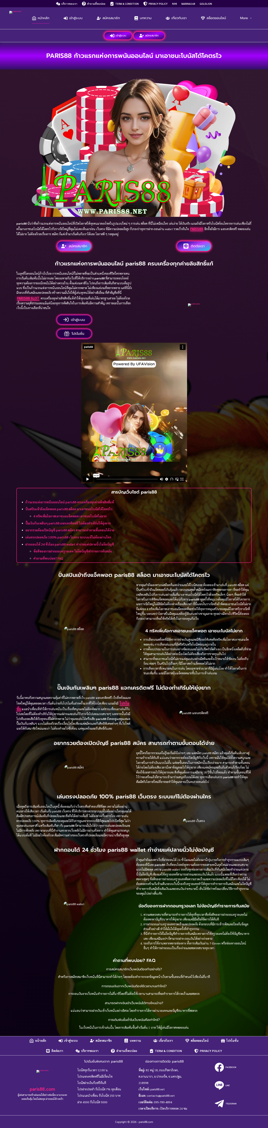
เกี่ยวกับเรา (179, 18)
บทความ (146, 18)
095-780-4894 (163, 1102)
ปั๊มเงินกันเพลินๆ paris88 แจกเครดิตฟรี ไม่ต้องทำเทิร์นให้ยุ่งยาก (68, 523)
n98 (174, 3)
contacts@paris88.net (161, 1095)
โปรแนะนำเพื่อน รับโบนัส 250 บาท (99, 1095)
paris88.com (42, 1089)
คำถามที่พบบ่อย (96, 3)
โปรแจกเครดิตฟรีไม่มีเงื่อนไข (94, 1076)
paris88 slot (28, 298)
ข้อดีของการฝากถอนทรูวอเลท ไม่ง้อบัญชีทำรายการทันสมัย (72, 551)
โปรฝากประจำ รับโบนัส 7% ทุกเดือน (99, 1089)
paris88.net (157, 1089)
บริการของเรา (69, 3)
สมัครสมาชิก (111, 18)
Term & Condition (127, 3)
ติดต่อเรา (57, 1051)
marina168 (188, 3)
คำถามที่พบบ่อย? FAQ (48, 558)
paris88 (196, 228)
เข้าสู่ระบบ (76, 18)
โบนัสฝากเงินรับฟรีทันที (91, 1083)
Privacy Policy (158, 3)
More (244, 18)
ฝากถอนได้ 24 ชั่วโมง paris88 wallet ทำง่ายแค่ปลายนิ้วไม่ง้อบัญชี (69, 544)
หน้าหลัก (43, 18)
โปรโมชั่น (232, 1041)
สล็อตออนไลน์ (216, 18)
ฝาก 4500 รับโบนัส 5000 (92, 1102)
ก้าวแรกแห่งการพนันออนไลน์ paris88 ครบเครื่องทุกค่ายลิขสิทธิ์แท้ (69, 502)
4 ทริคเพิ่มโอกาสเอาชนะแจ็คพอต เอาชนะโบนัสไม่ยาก (70, 516)
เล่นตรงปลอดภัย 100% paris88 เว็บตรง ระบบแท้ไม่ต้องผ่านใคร (68, 537)
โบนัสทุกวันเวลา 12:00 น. (92, 1070)
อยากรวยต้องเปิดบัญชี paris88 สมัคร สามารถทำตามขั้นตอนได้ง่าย (69, 530)
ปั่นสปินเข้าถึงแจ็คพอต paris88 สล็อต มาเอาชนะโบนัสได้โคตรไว (68, 509)
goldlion (206, 3)
